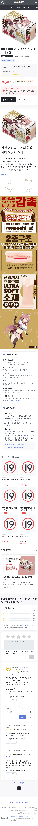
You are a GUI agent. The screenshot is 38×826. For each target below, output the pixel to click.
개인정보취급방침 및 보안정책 (22, 817)
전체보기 (32, 550)
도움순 (29, 717)
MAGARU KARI (25, 536)
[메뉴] (35, 2)
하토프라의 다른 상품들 (10, 456)
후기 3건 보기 (24, 74)
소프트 (27, 56)
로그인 (13, 802)
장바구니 (19, 802)
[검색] (2, 2)
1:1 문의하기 (7, 431)
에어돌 (35, 7)
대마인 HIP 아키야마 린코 (10, 480)
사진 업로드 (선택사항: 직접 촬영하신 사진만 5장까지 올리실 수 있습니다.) (19, 652)
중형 (22, 56)
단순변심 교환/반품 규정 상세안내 (14, 445)
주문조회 (26, 802)
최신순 (22, 717)
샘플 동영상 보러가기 (13, 400)
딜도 (29, 7)
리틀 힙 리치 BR (25, 480)
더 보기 (8, 694)
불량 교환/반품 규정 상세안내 (13, 447)
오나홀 (3, 7)
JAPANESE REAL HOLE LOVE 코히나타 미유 (27, 509)
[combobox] (12, 708)
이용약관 (13, 817)
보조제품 (17, 7)
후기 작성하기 (20, 783)
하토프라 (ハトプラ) (7, 56)
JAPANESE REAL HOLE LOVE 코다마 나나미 (9, 509)
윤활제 (10, 7)
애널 (24, 7)
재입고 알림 (9, 99)
